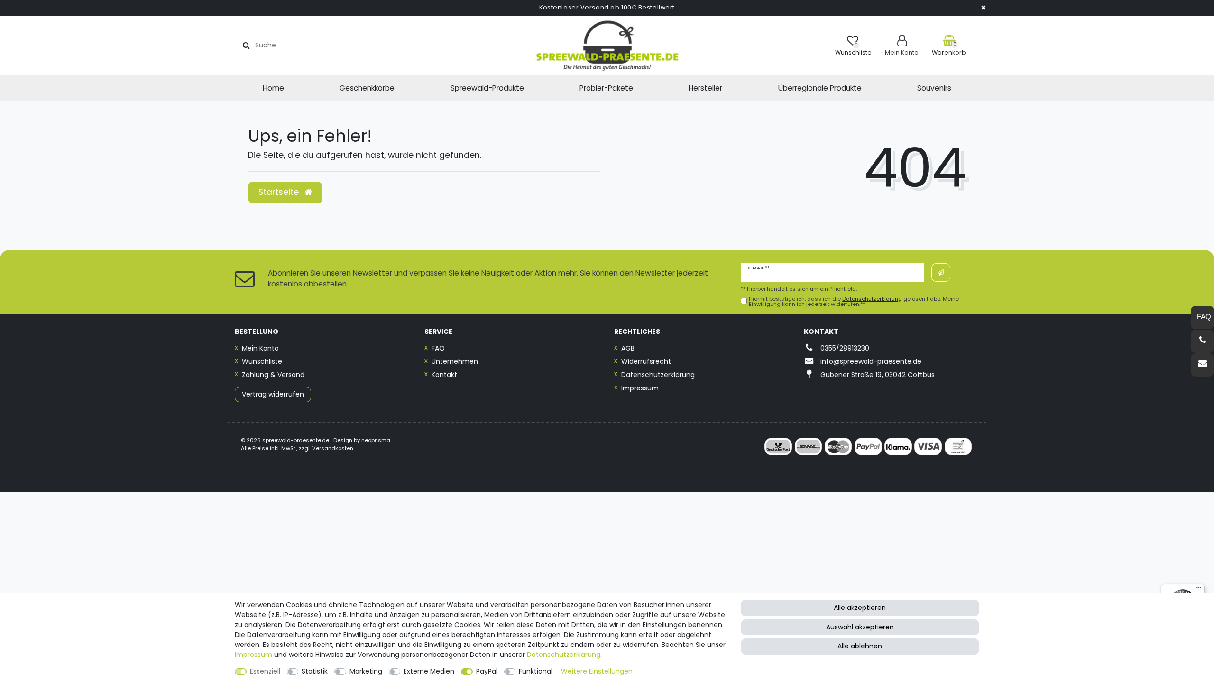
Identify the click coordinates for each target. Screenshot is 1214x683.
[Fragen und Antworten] (1202, 317)
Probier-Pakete (606, 88)
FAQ (438, 348)
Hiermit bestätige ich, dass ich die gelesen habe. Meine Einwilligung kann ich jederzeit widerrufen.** (854, 301)
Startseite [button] (279, 192)
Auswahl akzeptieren (860, 627)
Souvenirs (934, 88)
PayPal (486, 671)
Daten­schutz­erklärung (563, 654)
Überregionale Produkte (820, 88)
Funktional (535, 671)
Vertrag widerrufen (273, 394)
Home (273, 88)
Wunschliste (262, 361)
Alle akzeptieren (860, 607)
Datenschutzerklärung (658, 374)
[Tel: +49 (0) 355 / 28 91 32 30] (1202, 341)
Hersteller (705, 88)
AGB (628, 348)
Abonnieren (940, 272)
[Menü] (1199, 589)
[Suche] (244, 45)
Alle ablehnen (859, 646)
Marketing (365, 671)
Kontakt (444, 374)
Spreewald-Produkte (487, 88)
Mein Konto (260, 348)
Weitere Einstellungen (597, 671)
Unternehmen (455, 361)
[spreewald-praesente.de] (607, 45)
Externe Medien (429, 671)
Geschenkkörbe (367, 88)
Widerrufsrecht (646, 361)
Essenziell (265, 671)
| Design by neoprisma (360, 440)
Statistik (315, 671)
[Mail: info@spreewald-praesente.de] (1202, 365)
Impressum (640, 388)
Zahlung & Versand (273, 374)
